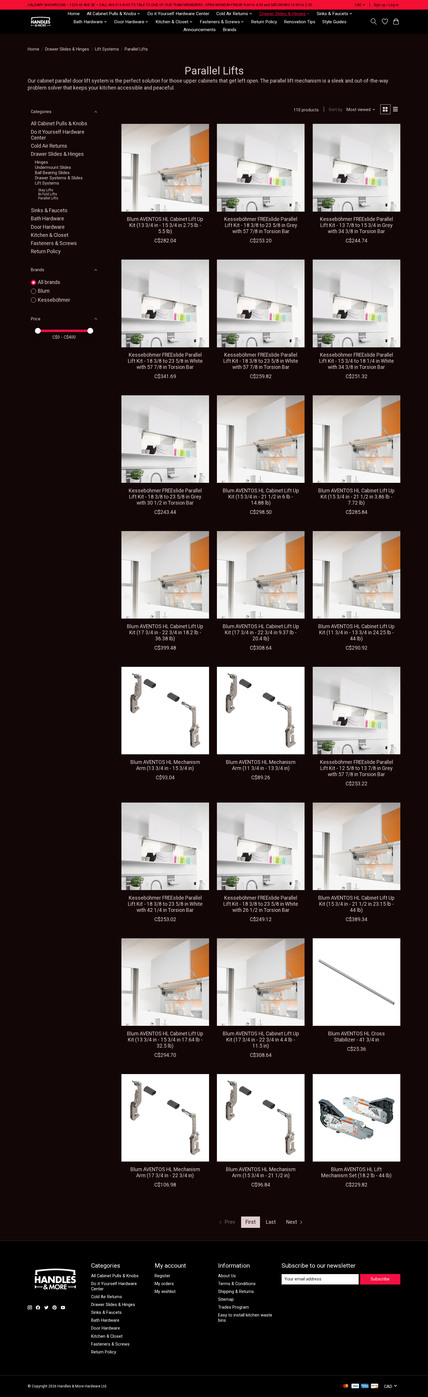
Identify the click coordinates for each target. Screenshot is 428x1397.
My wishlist (165, 1291)
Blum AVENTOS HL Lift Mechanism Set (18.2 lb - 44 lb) (356, 1172)
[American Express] (365, 1386)
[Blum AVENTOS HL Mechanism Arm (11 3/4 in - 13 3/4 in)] (261, 710)
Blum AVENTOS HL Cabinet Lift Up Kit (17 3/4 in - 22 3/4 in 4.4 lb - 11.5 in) (261, 1040)
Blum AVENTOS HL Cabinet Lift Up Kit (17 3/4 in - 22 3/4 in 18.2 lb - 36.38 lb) (165, 633)
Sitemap (226, 1299)
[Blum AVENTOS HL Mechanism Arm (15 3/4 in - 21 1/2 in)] (261, 1118)
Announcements (199, 29)
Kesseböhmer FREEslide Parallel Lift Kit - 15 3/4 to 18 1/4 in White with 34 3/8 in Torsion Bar (356, 361)
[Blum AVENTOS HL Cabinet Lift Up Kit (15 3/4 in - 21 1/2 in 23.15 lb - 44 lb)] (356, 846)
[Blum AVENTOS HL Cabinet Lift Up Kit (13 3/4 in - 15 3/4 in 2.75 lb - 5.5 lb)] (165, 167)
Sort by (335, 109)
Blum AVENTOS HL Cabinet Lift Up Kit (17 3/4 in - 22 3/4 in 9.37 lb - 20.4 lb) (261, 633)
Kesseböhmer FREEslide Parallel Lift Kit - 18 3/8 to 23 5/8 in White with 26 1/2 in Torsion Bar (260, 904)
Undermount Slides (53, 167)
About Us (227, 1275)
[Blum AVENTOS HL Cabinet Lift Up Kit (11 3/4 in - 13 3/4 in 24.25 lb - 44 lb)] (356, 575)
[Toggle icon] (373, 21)
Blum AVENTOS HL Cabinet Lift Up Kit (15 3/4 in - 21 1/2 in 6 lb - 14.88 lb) (261, 497)
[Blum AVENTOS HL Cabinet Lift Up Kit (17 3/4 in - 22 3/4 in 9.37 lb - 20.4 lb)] (261, 575)
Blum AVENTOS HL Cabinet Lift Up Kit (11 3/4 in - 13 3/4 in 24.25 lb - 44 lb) (356, 633)
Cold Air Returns (49, 146)
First (250, 1222)
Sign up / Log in (386, 5)
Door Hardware (48, 227)
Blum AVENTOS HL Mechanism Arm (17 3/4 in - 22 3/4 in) (165, 1172)
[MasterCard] (345, 1386)
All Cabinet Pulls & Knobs (59, 123)
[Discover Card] (375, 1386)
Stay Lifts (45, 190)
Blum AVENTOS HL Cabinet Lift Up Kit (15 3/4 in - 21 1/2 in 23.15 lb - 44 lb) (356, 904)
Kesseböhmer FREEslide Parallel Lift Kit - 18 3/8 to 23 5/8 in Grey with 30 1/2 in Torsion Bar (165, 497)
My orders (164, 1283)
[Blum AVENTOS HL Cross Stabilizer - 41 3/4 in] (356, 982)
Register (162, 1275)
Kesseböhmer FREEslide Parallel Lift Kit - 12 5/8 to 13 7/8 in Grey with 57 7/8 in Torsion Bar (356, 768)
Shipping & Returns (236, 1291)
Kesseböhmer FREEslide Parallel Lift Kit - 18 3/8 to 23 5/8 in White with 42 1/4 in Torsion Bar (165, 904)
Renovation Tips (299, 21)
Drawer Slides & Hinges (67, 49)
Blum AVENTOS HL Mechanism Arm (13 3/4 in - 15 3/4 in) (165, 765)
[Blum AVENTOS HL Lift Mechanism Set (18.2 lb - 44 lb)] (356, 1118)
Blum (43, 291)
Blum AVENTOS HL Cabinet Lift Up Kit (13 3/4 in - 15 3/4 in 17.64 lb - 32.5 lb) (165, 1040)
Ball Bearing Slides (52, 172)
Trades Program (233, 1307)
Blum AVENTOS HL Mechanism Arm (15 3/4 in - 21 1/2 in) (261, 1172)
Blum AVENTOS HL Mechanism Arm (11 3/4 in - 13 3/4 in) (261, 765)
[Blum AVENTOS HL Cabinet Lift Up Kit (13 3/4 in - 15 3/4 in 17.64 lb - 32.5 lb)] (165, 982)
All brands (49, 282)
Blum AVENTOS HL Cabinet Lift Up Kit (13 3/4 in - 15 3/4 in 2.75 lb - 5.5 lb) (165, 225)
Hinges (41, 162)
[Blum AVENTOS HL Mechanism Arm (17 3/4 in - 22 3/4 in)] (165, 1118)
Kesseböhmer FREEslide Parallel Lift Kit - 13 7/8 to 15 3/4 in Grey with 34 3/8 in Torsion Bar (356, 225)
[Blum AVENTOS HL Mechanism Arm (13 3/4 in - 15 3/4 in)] (165, 710)
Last (271, 1222)
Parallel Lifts (48, 198)
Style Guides (334, 21)
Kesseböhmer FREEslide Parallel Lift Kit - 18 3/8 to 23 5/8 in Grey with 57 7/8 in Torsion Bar (260, 225)
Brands (229, 29)
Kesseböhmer (54, 300)
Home (74, 13)
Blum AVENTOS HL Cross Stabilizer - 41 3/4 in (356, 1037)
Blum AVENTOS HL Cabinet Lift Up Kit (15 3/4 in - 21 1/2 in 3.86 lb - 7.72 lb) (356, 497)
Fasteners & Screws (54, 243)
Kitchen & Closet (49, 235)
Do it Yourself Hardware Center (178, 13)
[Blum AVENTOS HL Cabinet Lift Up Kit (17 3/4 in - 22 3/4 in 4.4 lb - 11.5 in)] (261, 982)
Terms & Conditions (237, 1283)
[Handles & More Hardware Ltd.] (41, 22)
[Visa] (355, 1386)
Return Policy (264, 21)
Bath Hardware (47, 218)
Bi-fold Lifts (47, 194)
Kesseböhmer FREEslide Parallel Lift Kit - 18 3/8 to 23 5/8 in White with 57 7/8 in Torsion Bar (165, 361)
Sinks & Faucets (49, 210)
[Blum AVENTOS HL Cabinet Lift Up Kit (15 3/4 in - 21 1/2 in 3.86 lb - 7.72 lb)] (356, 439)
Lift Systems (107, 49)
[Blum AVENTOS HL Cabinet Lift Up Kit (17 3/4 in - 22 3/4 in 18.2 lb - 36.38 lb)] (165, 575)
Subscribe (380, 1279)
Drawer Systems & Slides (59, 178)
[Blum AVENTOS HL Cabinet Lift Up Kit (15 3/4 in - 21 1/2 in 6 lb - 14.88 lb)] (261, 439)
